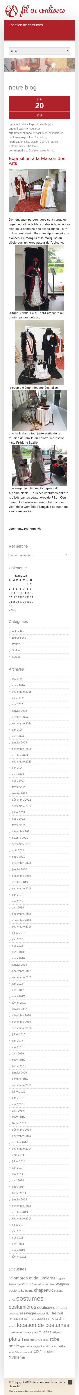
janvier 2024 (19, 742)
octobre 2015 (20, 1079)
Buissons (27, 1290)
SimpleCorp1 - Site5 (43, 1391)
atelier (27, 1284)
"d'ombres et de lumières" (33, 1278)
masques (31, 1332)
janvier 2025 (19, 710)
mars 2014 (18, 1186)
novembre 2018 (21, 920)
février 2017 (19, 1002)
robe (54, 1339)
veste (12, 1352)
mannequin (16, 1332)
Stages (16, 656)
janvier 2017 (19, 1009)
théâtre (61, 1346)
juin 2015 (17, 1098)
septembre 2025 (22, 691)
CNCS (12, 1299)
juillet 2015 (18, 1091)
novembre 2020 (21, 863)
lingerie (12, 1326)
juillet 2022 (18, 812)
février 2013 (19, 1256)
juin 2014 (17, 1167)
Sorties (16, 650)
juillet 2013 (18, 1224)
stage (36, 1346)
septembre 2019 (22, 888)
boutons (14, 1290)
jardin (59, 1318)
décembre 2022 (21, 799)
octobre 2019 (20, 882)
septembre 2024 (22, 723)
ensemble (14, 1313)
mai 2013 (17, 1237)
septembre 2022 (22, 806)
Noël (53, 1332)
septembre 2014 (22, 1148)
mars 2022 (18, 818)
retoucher (43, 1339)
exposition (27, 137)
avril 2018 (18, 952)
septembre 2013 (22, 1218)
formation (40, 137)
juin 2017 (17, 983)
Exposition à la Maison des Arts (37, 161)
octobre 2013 (20, 1212)
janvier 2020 (19, 869)
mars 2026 (18, 685)
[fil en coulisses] (37, 11)
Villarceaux (21, 1352)
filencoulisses (32, 128)
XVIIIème (32, 146)
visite (30, 1352)
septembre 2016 (22, 1028)
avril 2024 (18, 736)
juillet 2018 (18, 933)
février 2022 (19, 825)
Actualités (22, 124)
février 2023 (19, 787)
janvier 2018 (19, 964)
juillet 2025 (18, 698)
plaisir (54, 141)
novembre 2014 (21, 1136)
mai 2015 (17, 1104)
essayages (28, 1313)
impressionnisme (19, 141)
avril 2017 (18, 990)
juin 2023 (17, 768)
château (58, 1290)
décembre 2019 (21, 875)
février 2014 (19, 1193)
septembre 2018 (22, 926)
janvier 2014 (19, 1199)
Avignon (62, 1284)
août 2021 (18, 850)
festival (57, 1313)
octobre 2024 (20, 717)
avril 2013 (18, 1244)
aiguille (61, 1278)
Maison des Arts (40, 141)
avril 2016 (18, 1053)
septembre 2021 (22, 844)
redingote (30, 1339)
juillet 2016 (18, 1034)
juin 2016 (17, 1040)
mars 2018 (18, 958)
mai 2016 (17, 1047)
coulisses (14, 137)
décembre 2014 (21, 1129)
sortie (14, 1346)
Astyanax (15, 1284)
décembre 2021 (21, 831)
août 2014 (18, 1155)
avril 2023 (18, 774)
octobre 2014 (20, 1142)
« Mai (12, 610)
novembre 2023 (21, 748)
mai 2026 (17, 679)
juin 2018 (17, 939)
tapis (53, 1346)
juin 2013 (17, 1231)
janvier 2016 (19, 1072)
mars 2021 (18, 856)
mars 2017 (18, 996)
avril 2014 (18, 1180)
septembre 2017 (22, 977)
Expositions (36, 124)
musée (43, 1332)
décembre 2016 (21, 1015)
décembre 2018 (21, 913)
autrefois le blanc (44, 1284)
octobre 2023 (20, 755)
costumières (56, 133)
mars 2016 (18, 1059)
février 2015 (19, 1123)
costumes (41, 133)
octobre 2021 (20, 837)
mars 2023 (18, 780)
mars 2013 (18, 1250)
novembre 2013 (21, 1205)
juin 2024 (17, 729)
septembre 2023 (22, 761)
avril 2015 (18, 1110)
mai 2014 (17, 1174)
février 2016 (19, 1066)
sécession (44, 1346)
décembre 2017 (21, 971)
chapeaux (29, 133)
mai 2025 (17, 704)
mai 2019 (17, 901)
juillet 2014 (18, 1161)
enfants (62, 1307)
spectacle (26, 1346)
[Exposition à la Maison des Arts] (37, 210)
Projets (48, 124)
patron (59, 1332)
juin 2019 (17, 894)
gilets (24, 1318)
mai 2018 (17, 945)
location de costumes (43, 1325)
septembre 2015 (22, 1085)
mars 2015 (18, 1117)
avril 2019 (18, 907)
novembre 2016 (21, 1021)
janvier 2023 (19, 793)
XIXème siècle (17, 146)
